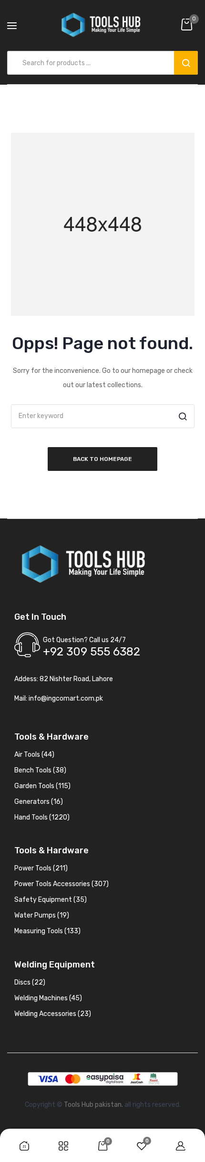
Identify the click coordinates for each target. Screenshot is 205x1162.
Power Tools (41, 868)
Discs (29, 982)
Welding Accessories (52, 1014)
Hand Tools (42, 817)
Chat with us (21, 1114)
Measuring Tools (47, 931)
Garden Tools (42, 786)
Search (186, 63)
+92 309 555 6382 (91, 651)
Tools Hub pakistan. (93, 1105)
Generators (38, 802)
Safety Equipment (50, 900)
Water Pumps (41, 915)
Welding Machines (48, 998)
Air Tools (34, 755)
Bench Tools (40, 770)
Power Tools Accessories (61, 884)
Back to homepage (102, 459)
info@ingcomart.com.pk (66, 698)
